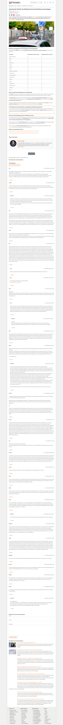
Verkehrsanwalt (12, 717)
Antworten (11, 191)
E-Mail (10, 620)
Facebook (48, 2)
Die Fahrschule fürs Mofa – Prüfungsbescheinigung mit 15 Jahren (29, 682)
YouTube (50, 2)
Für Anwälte (46, 716)
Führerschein (19, 5)
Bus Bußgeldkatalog (36, 717)
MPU (14, 720)
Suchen (41, 2)
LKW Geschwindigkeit (25, 723)
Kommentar (11, 624)
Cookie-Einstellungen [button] (48, 723)
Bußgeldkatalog (11, 5)
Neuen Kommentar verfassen (14, 164)
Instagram (53, 2)
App (45, 2)
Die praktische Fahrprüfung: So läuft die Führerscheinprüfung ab (29, 649)
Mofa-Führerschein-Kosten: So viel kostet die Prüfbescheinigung (29, 692)
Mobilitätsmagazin (15, 2)
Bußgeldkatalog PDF (13, 714)
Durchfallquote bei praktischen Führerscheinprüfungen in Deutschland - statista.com (24, 132)
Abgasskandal (24, 714)
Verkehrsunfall (12, 716)
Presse (46, 714)
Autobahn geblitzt (12, 723)
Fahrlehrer (11, 127)
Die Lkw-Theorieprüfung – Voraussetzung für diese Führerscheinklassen (31, 673)
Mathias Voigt (14, 10)
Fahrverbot (11, 720)
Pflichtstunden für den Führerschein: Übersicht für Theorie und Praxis (30, 699)
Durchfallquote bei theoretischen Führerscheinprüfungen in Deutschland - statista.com (24, 130)
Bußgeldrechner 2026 (13, 710)
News (15, 5)
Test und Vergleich (35, 723)
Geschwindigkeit (24, 716)
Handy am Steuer (24, 717)
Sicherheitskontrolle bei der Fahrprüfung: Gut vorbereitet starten (29, 658)
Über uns (46, 713)
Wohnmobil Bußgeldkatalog (37, 720)
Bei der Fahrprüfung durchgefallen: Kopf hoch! (26, 642)
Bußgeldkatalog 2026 (17, 3)
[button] (9, 15)
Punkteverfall (23, 713)
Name (10, 615)
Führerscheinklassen (12, 19)
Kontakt (46, 717)
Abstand (23, 720)
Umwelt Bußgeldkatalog (36, 713)
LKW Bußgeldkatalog (36, 710)
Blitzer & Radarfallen (24, 710)
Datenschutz (47, 720)
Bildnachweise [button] (31, 153)
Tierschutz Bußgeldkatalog (37, 714)
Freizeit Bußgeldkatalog (36, 716)
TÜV (51, 16)
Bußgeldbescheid (12, 713)
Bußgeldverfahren (20, 146)
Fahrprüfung (34, 16)
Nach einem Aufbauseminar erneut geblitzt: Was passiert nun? (29, 666)
